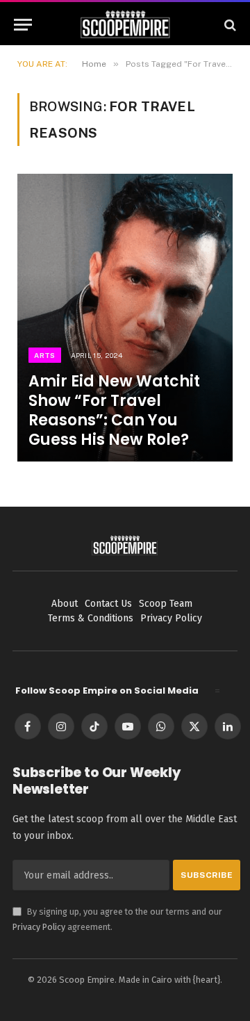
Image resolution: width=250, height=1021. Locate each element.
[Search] (229, 24)
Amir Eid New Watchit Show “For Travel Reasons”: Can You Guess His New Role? (114, 410)
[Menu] (23, 24)
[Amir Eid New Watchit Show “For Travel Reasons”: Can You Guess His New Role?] (125, 317)
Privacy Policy (38, 927)
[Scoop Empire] (125, 24)
